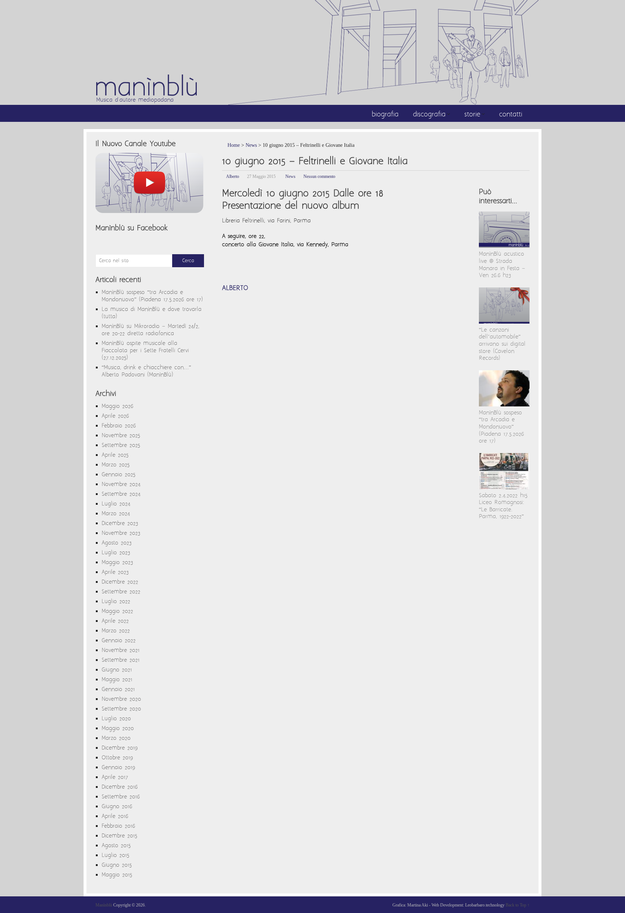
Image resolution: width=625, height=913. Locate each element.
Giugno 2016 (117, 806)
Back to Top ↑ (518, 905)
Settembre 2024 (121, 494)
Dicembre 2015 (119, 835)
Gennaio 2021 (118, 689)
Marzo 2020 (116, 738)
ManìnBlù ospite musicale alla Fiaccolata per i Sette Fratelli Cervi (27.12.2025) (145, 350)
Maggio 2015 (117, 874)
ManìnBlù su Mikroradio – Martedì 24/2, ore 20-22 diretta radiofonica (150, 330)
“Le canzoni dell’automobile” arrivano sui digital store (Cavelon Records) (502, 344)
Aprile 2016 (115, 816)
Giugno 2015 (117, 865)
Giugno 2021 (117, 669)
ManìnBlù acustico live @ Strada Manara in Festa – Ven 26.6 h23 (502, 265)
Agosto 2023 (117, 542)
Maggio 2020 (118, 728)
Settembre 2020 (121, 708)
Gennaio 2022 (119, 640)
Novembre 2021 (121, 650)
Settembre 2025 (121, 445)
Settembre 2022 (121, 591)
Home (233, 145)
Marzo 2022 (116, 630)
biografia (385, 115)
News (251, 145)
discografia (429, 115)
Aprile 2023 (115, 572)
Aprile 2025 (115, 455)
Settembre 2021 (121, 660)
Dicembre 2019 (119, 748)
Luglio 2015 (115, 855)
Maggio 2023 (117, 562)
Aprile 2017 (115, 777)
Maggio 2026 (117, 406)
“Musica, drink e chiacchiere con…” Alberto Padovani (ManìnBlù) (146, 371)
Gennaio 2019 (118, 767)
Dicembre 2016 (119, 787)
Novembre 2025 (121, 435)
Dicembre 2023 (120, 523)
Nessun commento (319, 176)
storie (472, 115)
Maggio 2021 (117, 679)
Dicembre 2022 (120, 582)
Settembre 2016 (121, 796)
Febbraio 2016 (118, 826)
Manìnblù (103, 905)
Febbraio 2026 (119, 425)
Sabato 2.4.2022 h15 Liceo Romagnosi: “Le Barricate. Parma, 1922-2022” (503, 506)
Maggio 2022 (117, 611)
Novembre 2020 (121, 699)
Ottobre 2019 (117, 757)
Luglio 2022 (116, 601)
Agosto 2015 (116, 845)
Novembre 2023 (121, 533)
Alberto (232, 176)
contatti (510, 115)
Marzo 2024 (116, 513)
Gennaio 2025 (118, 474)
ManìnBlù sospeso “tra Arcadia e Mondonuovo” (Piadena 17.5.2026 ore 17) (501, 426)
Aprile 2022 (115, 621)
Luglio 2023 (116, 552)
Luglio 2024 (116, 503)
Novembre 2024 (121, 484)
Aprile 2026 (115, 416)
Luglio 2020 (116, 718)
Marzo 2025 (115, 464)
